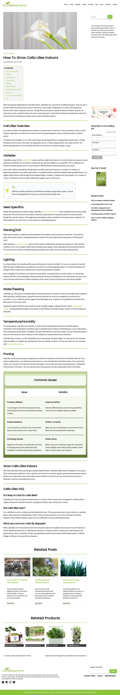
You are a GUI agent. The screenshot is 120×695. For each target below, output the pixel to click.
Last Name (95, 150)
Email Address (97, 135)
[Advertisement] (104, 72)
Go (110, 17)
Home (5, 53)
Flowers (11, 53)
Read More (10, 603)
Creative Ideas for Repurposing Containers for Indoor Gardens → (66, 656)
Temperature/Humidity (13, 89)
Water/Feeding (10, 86)
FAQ (7, 98)
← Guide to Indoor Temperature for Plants (17, 656)
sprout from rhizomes (50, 212)
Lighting (8, 83)
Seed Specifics (10, 77)
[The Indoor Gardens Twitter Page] (14, 682)
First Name (95, 142)
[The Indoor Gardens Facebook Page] (3, 682)
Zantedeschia (27, 160)
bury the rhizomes (21, 244)
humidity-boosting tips (15, 344)
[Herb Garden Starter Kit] (35, 634)
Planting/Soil (10, 80)
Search (113, 671)
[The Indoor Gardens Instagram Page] (10, 682)
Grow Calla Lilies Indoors (14, 95)
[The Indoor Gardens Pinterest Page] (6, 682)
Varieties (8, 74)
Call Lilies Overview (12, 71)
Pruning (8, 92)
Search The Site (96, 667)
